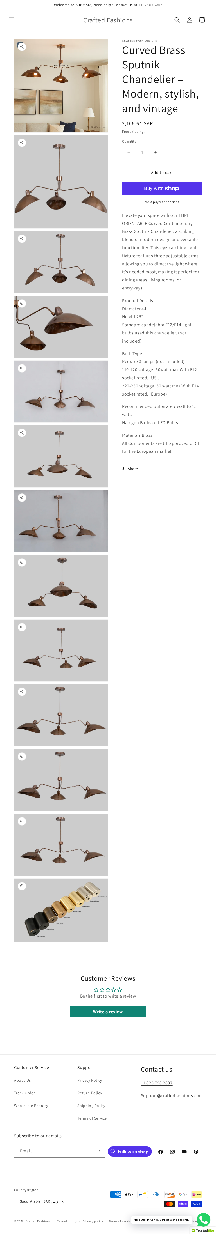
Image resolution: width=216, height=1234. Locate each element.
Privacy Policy (89, 1080)
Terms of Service (92, 1118)
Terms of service (120, 1221)
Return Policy (89, 1092)
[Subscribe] (98, 1151)
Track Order (24, 1092)
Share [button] (133, 468)
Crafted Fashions (38, 1221)
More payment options (162, 202)
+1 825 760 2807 (157, 1083)
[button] (12, 20)
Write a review (108, 1012)
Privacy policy (92, 1221)
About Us (22, 1080)
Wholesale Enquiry (31, 1105)
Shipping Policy (91, 1105)
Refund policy (67, 1221)
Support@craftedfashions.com (172, 1096)
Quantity (129, 141)
